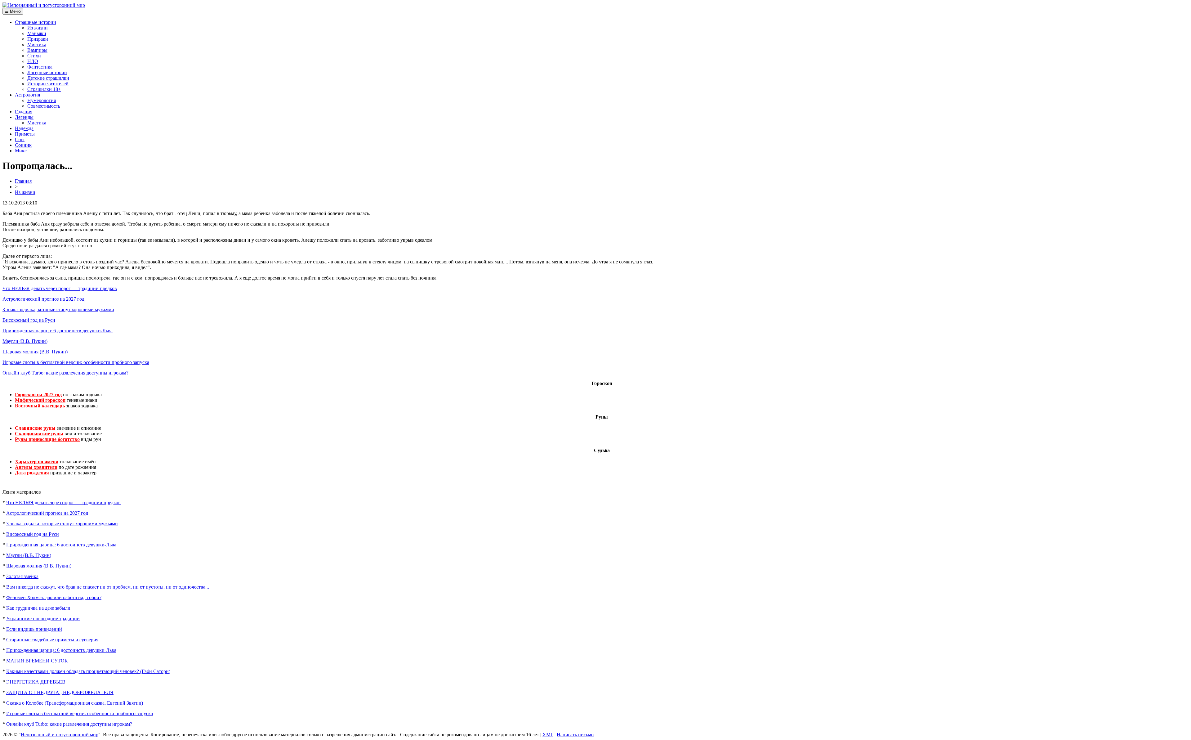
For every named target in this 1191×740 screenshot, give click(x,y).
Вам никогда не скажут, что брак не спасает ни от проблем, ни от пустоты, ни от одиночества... (107, 587)
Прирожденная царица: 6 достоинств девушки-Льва (57, 330)
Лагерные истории (47, 72)
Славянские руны (35, 428)
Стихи (34, 55)
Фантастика (39, 67)
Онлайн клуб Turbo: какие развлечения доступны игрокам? (65, 372)
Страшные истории (35, 22)
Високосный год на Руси (28, 320)
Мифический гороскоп (40, 400)
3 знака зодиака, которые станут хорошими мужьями (58, 309)
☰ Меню (13, 11)
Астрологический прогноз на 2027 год (43, 299)
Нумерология (41, 100)
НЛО (32, 61)
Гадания (23, 111)
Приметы (25, 134)
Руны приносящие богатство (47, 439)
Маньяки (36, 33)
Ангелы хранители (36, 467)
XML (547, 734)
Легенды (24, 117)
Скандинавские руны (39, 433)
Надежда (24, 128)
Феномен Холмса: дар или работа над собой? (53, 597)
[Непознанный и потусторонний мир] (43, 5)
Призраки (37, 39)
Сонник (23, 145)
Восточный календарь (40, 405)
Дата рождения (32, 472)
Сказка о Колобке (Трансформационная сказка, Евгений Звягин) (74, 703)
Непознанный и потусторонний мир (59, 734)
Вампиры (37, 50)
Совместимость (43, 106)
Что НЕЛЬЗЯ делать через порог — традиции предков (59, 288)
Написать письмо (575, 734)
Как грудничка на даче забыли (38, 608)
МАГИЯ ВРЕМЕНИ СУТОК (37, 660)
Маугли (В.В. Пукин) (24, 341)
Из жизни (37, 27)
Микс (21, 150)
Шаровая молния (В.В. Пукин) (35, 351)
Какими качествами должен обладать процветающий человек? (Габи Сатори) (88, 671)
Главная (23, 181)
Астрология (27, 94)
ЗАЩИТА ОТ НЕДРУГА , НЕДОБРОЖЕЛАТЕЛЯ (60, 692)
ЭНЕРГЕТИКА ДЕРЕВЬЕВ (35, 681)
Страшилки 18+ (44, 89)
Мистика (36, 44)
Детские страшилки (48, 78)
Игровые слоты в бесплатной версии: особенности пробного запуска (75, 362)
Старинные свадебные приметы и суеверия (52, 639)
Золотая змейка (22, 576)
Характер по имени (36, 461)
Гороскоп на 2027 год (38, 394)
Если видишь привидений (34, 629)
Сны (20, 139)
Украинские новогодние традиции (43, 618)
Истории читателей (48, 83)
